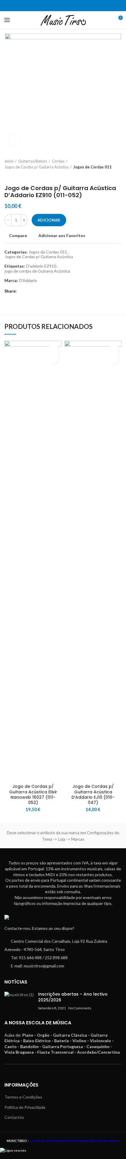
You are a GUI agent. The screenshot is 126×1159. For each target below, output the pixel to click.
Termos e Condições (23, 1096)
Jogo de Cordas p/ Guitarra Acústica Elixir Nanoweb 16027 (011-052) (33, 794)
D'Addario (28, 280)
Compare (18, 236)
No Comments (79, 1008)
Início (8, 161)
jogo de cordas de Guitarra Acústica (37, 271)
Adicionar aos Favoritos (61, 236)
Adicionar (49, 220)
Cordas (58, 161)
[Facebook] (59, 5)
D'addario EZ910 (41, 266)
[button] (53, 359)
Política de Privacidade (24, 1107)
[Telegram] (66, 5)
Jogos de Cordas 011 (92, 167)
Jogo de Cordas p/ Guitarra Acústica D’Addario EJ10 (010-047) (93, 794)
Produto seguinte (19, 176)
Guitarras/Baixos (32, 161)
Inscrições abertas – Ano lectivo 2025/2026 (73, 997)
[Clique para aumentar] (15, 140)
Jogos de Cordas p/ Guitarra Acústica (36, 167)
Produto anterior (7, 176)
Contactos (14, 1117)
